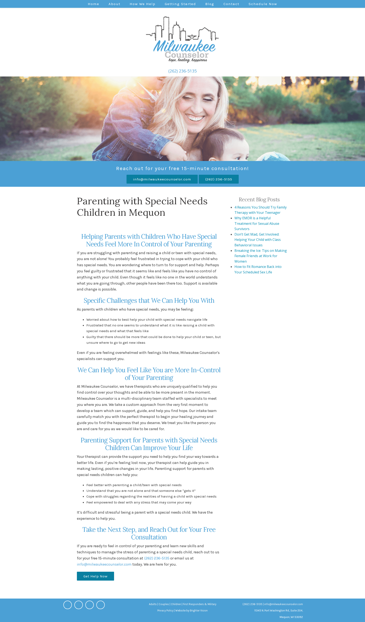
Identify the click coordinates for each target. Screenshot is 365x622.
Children (176, 604)
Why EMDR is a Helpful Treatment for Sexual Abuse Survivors (256, 223)
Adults (153, 604)
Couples (164, 604)
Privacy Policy (165, 610)
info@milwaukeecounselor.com (162, 179)
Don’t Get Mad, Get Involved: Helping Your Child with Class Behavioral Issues (257, 239)
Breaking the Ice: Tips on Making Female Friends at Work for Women (260, 256)
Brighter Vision (199, 610)
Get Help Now (95, 576)
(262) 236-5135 (182, 71)
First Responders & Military (199, 604)
